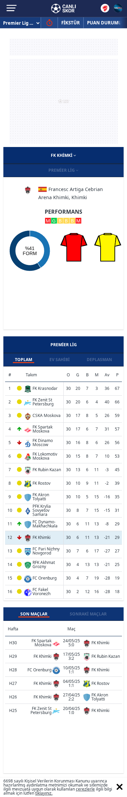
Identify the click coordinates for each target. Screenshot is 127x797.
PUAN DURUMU (104, 23)
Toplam (23, 359)
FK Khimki (62, 155)
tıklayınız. (43, 793)
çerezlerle (85, 789)
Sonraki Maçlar (88, 614)
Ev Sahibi (59, 359)
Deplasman (99, 359)
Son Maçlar (33, 614)
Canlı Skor (63, 8)
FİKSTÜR (70, 23)
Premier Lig (62, 170)
